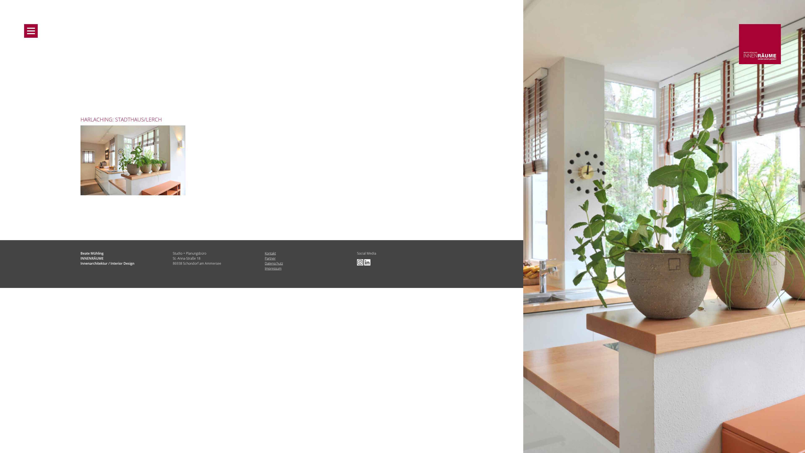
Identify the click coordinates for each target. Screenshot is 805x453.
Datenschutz (274, 263)
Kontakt (270, 253)
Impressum (273, 268)
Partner (270, 258)
